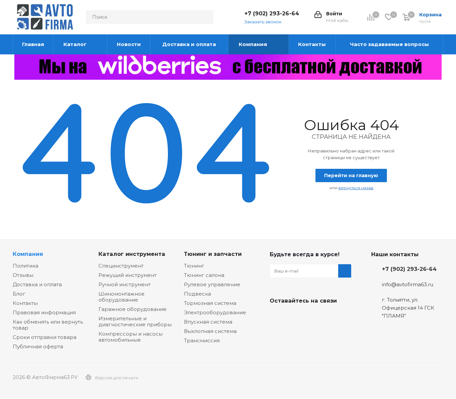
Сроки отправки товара (44, 337)
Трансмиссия (202, 340)
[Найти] (205, 17)
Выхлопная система (210, 331)
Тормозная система (210, 303)
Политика (25, 266)
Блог (19, 294)
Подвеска (197, 294)
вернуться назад (355, 187)
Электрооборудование (215, 312)
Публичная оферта (38, 346)
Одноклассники (309, 316)
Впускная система (208, 322)
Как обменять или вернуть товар (48, 325)
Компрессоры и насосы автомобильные (130, 337)
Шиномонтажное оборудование (121, 297)
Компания (28, 254)
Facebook (293, 316)
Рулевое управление (212, 284)
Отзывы (23, 275)
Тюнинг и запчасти (213, 254)
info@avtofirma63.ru (407, 284)
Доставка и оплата (37, 284)
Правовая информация (44, 312)
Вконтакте (276, 316)
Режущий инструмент (127, 275)
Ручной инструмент (124, 284)
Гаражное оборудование (132, 309)
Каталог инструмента (131, 254)
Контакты (25, 303)
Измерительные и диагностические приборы (135, 321)
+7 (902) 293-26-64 (271, 13)
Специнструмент (121, 266)
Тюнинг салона (204, 275)
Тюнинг (194, 266)
